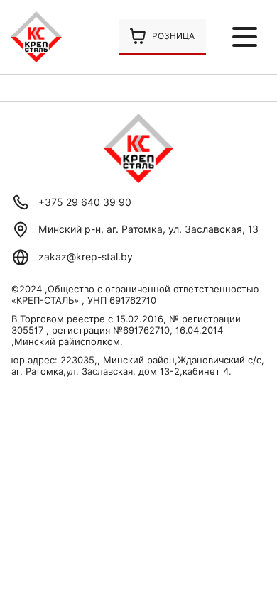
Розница (173, 36)
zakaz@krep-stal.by (85, 257)
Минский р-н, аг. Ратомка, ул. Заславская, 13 (148, 229)
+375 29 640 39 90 (84, 202)
